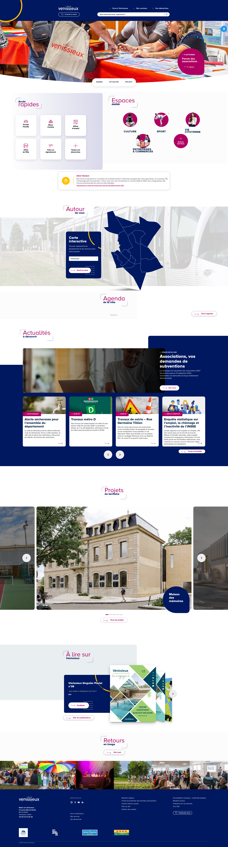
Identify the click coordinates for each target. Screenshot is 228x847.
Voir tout (117, 752)
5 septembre (189, 55)
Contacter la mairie (71, 14)
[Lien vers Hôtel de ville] (25, 146)
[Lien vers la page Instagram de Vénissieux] (71, 802)
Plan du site (126, 806)
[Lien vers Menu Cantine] (50, 121)
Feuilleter (81, 705)
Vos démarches (75, 819)
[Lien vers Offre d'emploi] (75, 122)
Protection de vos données (182, 804)
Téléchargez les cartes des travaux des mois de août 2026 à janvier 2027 (100, 185)
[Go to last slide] (108, 454)
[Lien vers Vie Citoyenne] (192, 119)
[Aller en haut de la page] (213, 764)
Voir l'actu (172, 388)
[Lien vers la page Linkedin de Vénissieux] (82, 802)
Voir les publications (82, 718)
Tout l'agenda (207, 314)
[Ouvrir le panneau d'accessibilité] (224, 29)
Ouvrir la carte (82, 270)
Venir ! (191, 67)
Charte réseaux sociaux (130, 804)
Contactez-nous (184, 813)
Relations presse (179, 801)
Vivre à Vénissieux (77, 814)
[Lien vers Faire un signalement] (51, 147)
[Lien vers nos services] (180, 138)
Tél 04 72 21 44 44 (26, 817)
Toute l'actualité (195, 451)
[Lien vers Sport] (161, 118)
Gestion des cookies (129, 809)
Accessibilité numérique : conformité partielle (189, 798)
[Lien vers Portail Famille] (25, 121)
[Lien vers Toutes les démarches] (75, 146)
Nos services (75, 816)
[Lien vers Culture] (130, 119)
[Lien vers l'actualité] (60, 443)
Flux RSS (176, 806)
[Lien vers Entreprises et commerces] (142, 141)
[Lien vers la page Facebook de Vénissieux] (75, 802)
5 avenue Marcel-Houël (27, 810)
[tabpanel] (114, 558)
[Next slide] (120, 454)
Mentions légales (128, 798)
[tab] (106, 614)
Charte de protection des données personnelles (139, 801)
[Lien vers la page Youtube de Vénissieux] (79, 802)
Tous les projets (117, 620)
